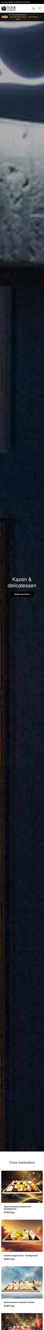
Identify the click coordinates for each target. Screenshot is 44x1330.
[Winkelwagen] (33, 8)
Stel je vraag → (34, 17)
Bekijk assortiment (22, 594)
